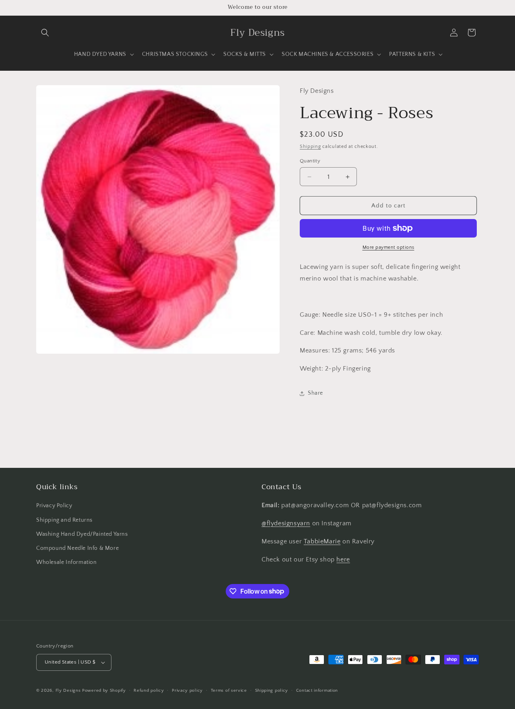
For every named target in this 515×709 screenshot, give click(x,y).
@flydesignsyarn (286, 523)
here (343, 559)
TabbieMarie (322, 541)
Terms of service (229, 690)
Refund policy (149, 690)
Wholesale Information (66, 562)
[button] (45, 32)
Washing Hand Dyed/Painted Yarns (82, 534)
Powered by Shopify (104, 690)
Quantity (310, 161)
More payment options (388, 247)
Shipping (310, 146)
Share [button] (315, 393)
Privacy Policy (54, 505)
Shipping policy (271, 690)
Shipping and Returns (64, 520)
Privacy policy (187, 690)
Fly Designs (68, 690)
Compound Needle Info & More (77, 548)
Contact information (317, 690)
